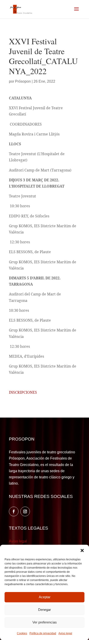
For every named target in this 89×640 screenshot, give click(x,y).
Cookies (22, 633)
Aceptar (44, 597)
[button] (82, 550)
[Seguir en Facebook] (13, 511)
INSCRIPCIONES (23, 392)
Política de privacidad (42, 633)
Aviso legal (65, 633)
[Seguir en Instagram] (25, 511)
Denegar (44, 610)
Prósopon (23, 81)
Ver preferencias (44, 622)
